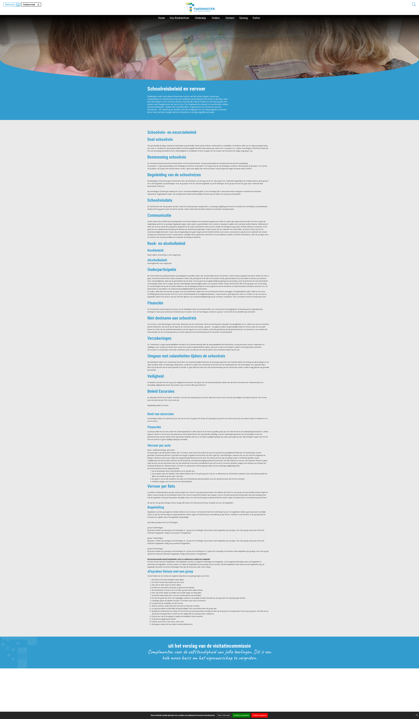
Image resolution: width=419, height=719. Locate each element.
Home (161, 18)
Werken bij (9, 4)
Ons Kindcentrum (179, 18)
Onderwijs (200, 18)
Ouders (216, 18)
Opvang (243, 18)
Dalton (256, 18)
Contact (229, 18)
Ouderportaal (29, 4)
